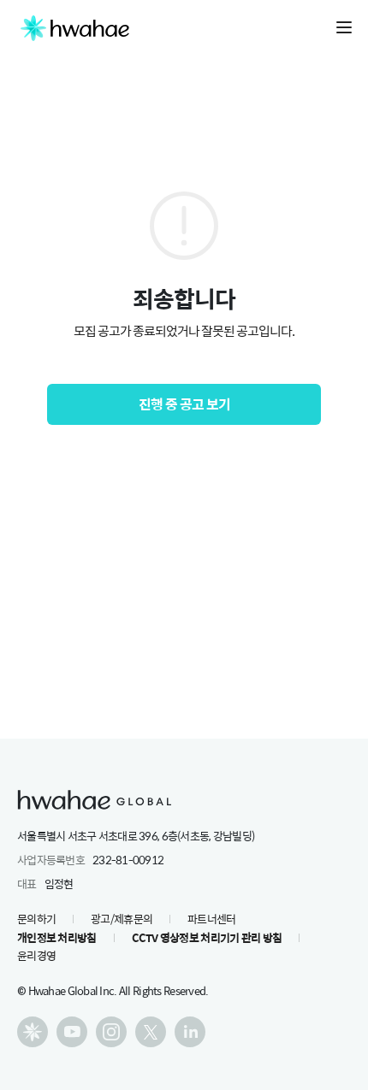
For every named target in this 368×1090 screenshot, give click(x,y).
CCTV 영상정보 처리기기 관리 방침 (207, 937)
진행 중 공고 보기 (184, 404)
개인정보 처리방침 (57, 937)
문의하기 (36, 919)
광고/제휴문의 (121, 919)
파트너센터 (211, 919)
